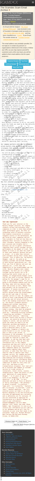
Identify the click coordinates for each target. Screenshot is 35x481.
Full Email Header (11, 64)
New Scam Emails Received (14, 455)
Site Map (8, 466)
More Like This (17, 67)
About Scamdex (10, 464)
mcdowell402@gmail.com (19, 189)
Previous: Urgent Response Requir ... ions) (10, 421)
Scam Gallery (10, 447)
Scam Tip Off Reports (12, 452)
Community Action (24, 64)
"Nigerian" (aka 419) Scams (14, 436)
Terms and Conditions (12, 469)
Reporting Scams (11, 457)
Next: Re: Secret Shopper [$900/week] (18, 424)
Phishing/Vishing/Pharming (13, 441)
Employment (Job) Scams (13, 443)
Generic (13, 21)
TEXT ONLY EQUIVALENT (10, 222)
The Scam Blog (10, 459)
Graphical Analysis (13, 61)
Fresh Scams (23, 421)
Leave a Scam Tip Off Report (14, 454)
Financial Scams (10, 440)
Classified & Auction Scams (14, 445)
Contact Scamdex (11, 467)
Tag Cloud (24, 61)
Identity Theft (9, 434)
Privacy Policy (10, 471)
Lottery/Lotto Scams (11, 438)
